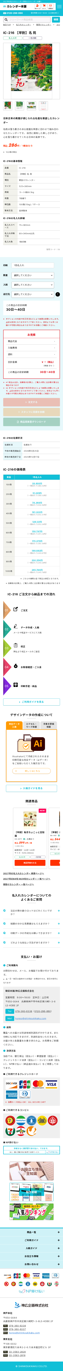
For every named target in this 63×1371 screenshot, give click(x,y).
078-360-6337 (17, 1329)
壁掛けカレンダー (43, 25)
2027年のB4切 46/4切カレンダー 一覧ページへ (26, 879)
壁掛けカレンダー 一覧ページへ (18, 884)
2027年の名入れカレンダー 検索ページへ (23, 873)
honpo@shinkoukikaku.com (30, 1018)
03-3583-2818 (17, 1355)
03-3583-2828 (17, 1351)
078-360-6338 (23, 1011)
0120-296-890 (15, 13)
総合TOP (7, 25)
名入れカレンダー (23, 25)
